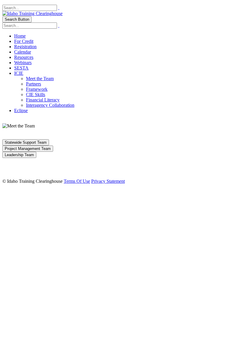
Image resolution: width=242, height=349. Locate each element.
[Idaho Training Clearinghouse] (32, 13)
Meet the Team (40, 78)
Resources (23, 57)
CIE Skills (35, 94)
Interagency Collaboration (50, 105)
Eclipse (21, 110)
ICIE (18, 73)
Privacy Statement (108, 181)
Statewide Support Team (26, 142)
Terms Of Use (77, 181)
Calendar (22, 51)
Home (20, 35)
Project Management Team (28, 148)
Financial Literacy (43, 99)
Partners (33, 83)
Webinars (23, 62)
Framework (37, 89)
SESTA (21, 67)
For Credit (23, 41)
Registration (25, 46)
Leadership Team (19, 155)
